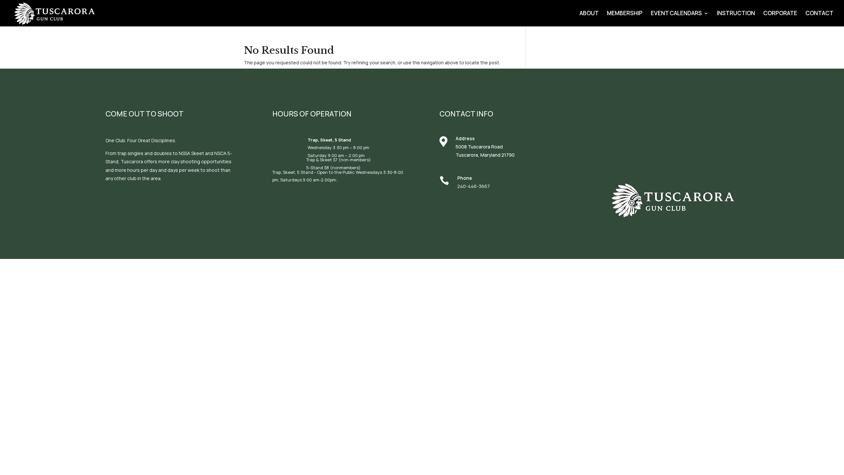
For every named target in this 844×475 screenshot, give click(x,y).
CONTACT (819, 14)
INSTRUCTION (736, 14)
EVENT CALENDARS (676, 14)
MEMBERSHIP (625, 14)
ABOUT (589, 14)
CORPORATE (780, 14)
